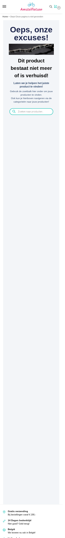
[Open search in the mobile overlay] (31, 112)
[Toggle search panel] (50, 6)
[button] (56, 6)
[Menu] (7, 6)
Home (5, 17)
